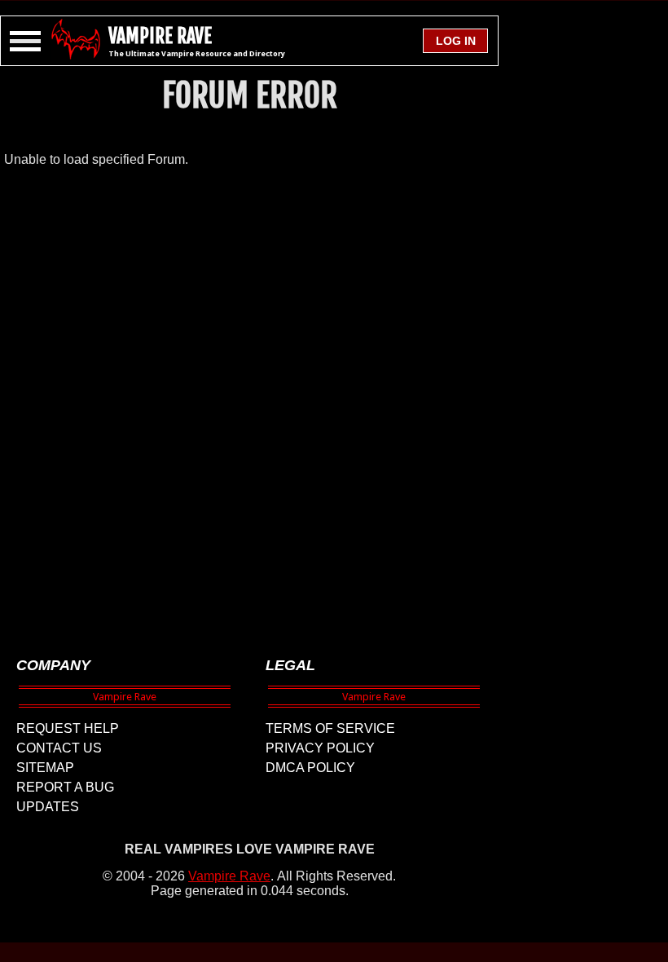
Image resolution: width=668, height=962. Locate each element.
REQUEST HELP (67, 728)
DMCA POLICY (310, 767)
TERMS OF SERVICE (330, 728)
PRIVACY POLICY (320, 748)
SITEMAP (45, 767)
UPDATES (47, 807)
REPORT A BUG (65, 787)
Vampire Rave (229, 876)
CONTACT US (59, 748)
